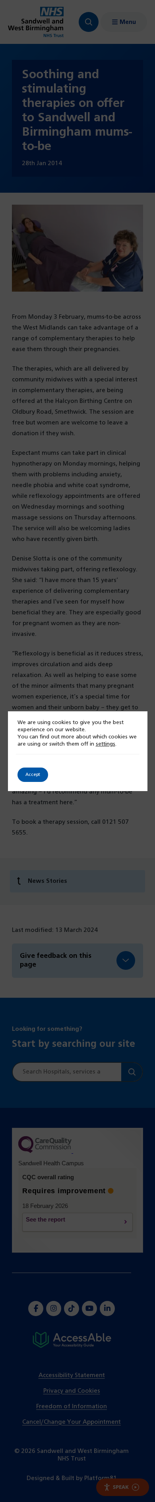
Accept (32, 774)
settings (105, 744)
